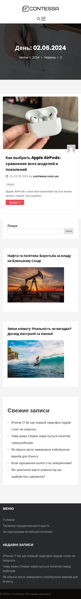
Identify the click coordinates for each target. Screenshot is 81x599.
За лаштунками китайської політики (27, 532)
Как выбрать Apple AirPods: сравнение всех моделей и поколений (33, 163)
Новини (10, 184)
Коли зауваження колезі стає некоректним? (41, 463)
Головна (9, 520)
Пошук (12, 226)
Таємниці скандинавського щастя (26, 526)
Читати (13, 202)
